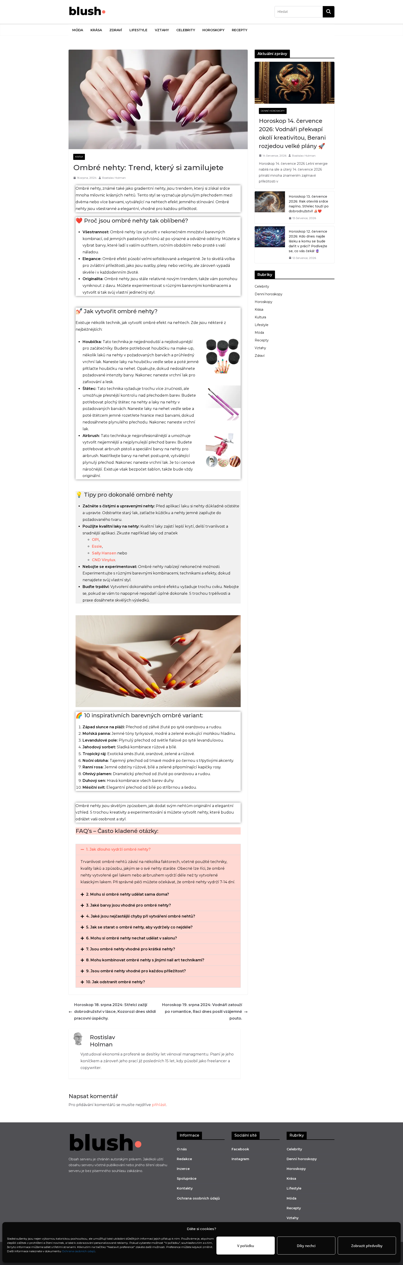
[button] (158, 849)
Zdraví (115, 30)
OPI (95, 539)
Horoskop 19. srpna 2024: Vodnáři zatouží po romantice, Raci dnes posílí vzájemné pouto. (202, 1012)
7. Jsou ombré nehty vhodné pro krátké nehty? (130, 949)
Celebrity (185, 30)
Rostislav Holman (114, 177)
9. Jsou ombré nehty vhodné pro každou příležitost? (136, 971)
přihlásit (159, 1105)
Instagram (240, 1159)
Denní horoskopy (273, 110)
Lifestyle (138, 30)
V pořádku (245, 1245)
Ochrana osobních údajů (78, 1251)
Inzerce (183, 1169)
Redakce (184, 1159)
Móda (77, 30)
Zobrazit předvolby (366, 1245)
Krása (96, 30)
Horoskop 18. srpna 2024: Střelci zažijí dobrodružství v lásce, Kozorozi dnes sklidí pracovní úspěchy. (115, 1012)
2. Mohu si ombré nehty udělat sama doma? (127, 894)
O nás (182, 1149)
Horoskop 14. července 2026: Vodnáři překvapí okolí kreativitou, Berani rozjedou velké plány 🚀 (292, 133)
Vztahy (162, 30)
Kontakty (185, 1188)
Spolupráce (186, 1178)
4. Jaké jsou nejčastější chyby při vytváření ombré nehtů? (140, 916)
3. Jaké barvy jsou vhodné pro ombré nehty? (128, 905)
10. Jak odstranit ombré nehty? (115, 982)
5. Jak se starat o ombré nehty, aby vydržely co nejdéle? (139, 927)
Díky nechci (306, 1245)
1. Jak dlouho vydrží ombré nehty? (118, 849)
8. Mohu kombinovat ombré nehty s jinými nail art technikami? (145, 960)
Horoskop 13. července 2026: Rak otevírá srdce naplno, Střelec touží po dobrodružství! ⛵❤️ (309, 203)
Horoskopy (213, 30)
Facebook (240, 1149)
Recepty (239, 30)
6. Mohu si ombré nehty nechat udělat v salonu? (131, 938)
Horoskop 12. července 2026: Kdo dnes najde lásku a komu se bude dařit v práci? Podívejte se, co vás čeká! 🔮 (308, 241)
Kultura (260, 317)
